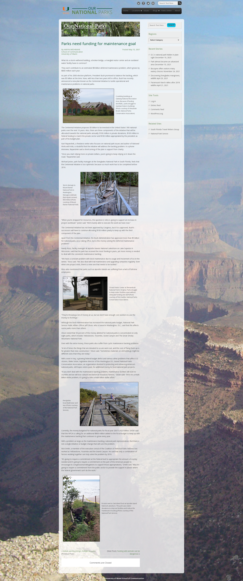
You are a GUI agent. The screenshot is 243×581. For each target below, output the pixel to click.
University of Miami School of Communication (124, 578)
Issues (146, 10)
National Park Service (159, 133)
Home (125, 10)
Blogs (155, 10)
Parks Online (166, 10)
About (177, 10)
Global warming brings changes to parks (79, 551)
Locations (136, 10)
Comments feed (157, 109)
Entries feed (155, 105)
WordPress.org (157, 113)
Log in (153, 101)
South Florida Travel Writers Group (165, 129)
